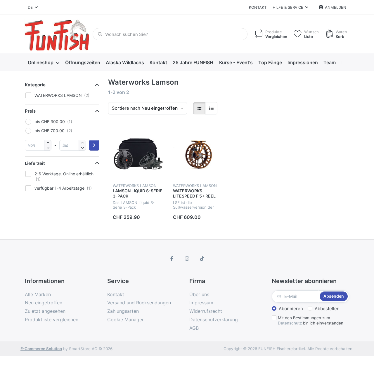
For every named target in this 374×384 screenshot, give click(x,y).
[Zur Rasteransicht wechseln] (199, 108)
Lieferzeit (35, 163)
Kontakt (257, 7)
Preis (30, 111)
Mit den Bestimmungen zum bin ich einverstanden (310, 320)
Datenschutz (290, 323)
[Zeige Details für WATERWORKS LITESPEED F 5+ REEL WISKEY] (198, 154)
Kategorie (35, 85)
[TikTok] (202, 258)
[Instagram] (187, 258)
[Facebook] (172, 258)
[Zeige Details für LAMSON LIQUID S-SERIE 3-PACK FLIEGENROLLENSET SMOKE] (138, 154)
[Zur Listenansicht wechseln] (211, 108)
